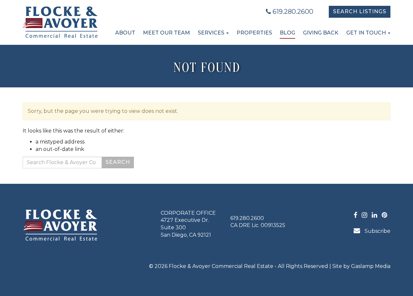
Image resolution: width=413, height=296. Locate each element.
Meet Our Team (166, 33)
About (125, 33)
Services (212, 33)
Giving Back (320, 33)
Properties (254, 33)
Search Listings (359, 11)
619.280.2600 (292, 11)
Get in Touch (366, 33)
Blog (287, 33)
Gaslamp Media (370, 266)
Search (118, 162)
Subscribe (376, 231)
